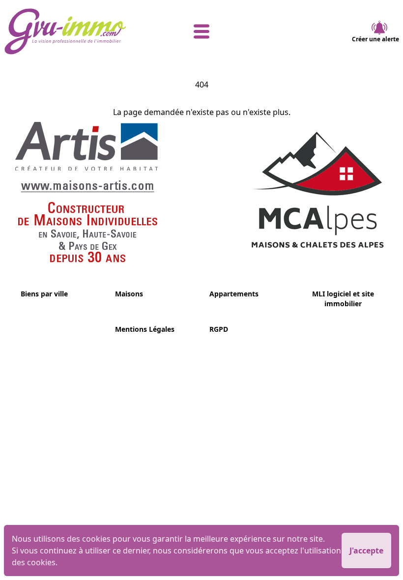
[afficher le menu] (201, 31)
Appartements (234, 293)
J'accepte (366, 550)
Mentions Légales (144, 329)
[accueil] (70, 31)
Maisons (129, 293)
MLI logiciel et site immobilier (343, 298)
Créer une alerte (375, 39)
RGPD (218, 329)
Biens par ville (44, 293)
